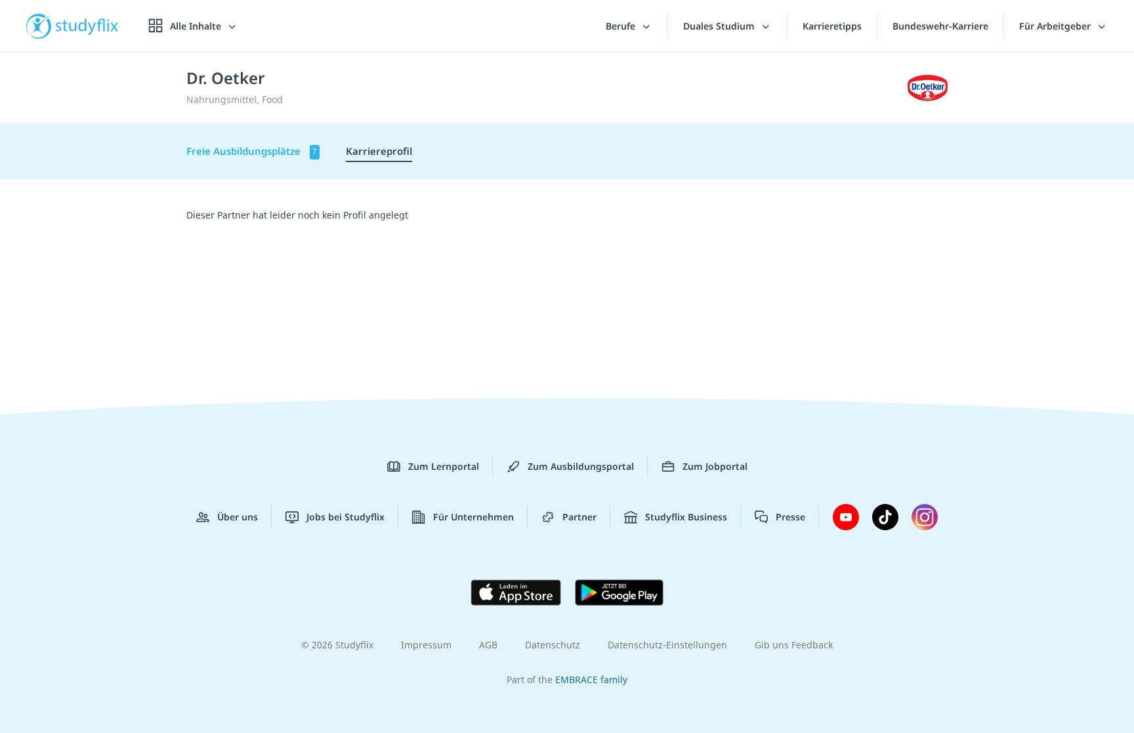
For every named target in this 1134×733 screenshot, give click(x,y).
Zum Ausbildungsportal (581, 466)
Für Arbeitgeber (1056, 26)
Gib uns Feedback (794, 645)
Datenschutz (552, 645)
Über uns (237, 517)
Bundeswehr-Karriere (940, 26)
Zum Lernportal (443, 466)
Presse (790, 517)
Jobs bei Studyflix (345, 517)
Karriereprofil (379, 150)
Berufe (622, 26)
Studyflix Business (686, 517)
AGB (488, 645)
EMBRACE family (591, 679)
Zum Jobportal (714, 466)
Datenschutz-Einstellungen (667, 645)
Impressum (426, 645)
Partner (579, 517)
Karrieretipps (832, 26)
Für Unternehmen (473, 517)
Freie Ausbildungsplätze (251, 150)
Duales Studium (720, 26)
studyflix (87, 26)
